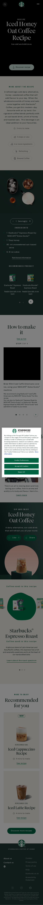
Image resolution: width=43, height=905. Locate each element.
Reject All (21, 472)
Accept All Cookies (21, 466)
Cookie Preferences (21, 460)
